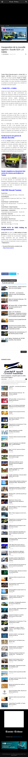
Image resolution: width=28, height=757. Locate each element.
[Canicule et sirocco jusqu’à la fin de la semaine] (4, 413)
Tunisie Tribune (4, 379)
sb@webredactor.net (17, 736)
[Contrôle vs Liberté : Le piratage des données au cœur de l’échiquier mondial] (4, 635)
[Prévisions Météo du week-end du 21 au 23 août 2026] (4, 591)
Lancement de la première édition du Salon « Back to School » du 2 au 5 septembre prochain (17, 327)
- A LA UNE (7, 25)
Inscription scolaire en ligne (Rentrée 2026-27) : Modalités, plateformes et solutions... (17, 559)
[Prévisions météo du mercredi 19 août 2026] (4, 698)
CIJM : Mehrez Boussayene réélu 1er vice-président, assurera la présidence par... (17, 546)
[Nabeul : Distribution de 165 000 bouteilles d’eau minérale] (4, 340)
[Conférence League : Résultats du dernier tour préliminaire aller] (4, 540)
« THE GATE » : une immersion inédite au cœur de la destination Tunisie (16, 294)
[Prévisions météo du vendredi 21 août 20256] (4, 578)
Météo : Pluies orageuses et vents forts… (18, 512)
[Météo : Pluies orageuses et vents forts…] (4, 514)
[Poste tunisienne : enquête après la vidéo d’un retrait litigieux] (4, 288)
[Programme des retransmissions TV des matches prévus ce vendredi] (4, 521)
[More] (18, 274)
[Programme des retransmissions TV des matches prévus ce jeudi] (4, 623)
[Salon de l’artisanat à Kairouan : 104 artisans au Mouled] (4, 300)
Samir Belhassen (6, 54)
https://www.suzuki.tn (8, 248)
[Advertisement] (14, 64)
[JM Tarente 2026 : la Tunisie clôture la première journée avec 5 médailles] (4, 307)
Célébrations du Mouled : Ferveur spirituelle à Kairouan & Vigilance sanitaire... (16, 463)
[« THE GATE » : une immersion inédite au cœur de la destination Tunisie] (4, 294)
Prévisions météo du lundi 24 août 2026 (17, 436)
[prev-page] (2, 345)
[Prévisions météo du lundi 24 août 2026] (4, 438)
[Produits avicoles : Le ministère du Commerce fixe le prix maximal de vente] (4, 648)
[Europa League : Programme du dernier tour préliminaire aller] (4, 667)
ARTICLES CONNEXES (9, 280)
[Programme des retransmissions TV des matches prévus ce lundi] (4, 333)
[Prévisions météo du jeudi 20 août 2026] (4, 673)
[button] (2, 2)
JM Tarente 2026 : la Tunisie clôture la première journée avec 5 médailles (17, 307)
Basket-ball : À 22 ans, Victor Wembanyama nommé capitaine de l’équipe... (16, 501)
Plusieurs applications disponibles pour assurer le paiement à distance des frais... (17, 533)
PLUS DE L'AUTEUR (8, 283)
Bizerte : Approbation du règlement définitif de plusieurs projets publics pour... (16, 552)
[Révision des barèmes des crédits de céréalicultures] (4, 686)
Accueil (2, 25)
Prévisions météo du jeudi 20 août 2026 (17, 671)
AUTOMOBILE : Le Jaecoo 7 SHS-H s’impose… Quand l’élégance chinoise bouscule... (17, 629)
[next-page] (4, 345)
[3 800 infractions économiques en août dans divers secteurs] (4, 527)
